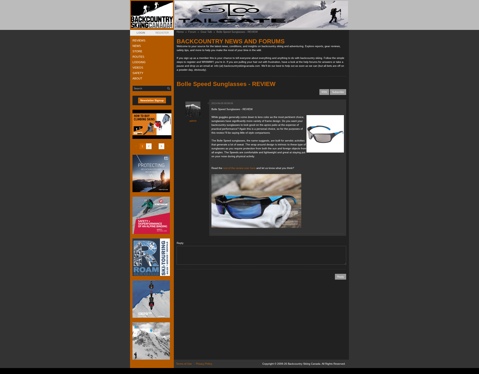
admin (193, 120)
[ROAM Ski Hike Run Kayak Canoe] (151, 257)
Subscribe (338, 91)
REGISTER (162, 32)
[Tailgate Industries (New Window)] (261, 14)
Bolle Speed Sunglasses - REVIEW (237, 31)
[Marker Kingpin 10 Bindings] (151, 299)
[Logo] (152, 14)
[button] (140, 33)
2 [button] (149, 146)
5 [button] (161, 146)
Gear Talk (206, 31)
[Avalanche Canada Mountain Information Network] (151, 341)
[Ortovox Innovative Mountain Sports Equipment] (151, 173)
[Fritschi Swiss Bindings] (151, 215)
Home (180, 31)
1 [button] (142, 146)
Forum (192, 31)
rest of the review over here (239, 168)
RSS (324, 91)
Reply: (180, 242)
